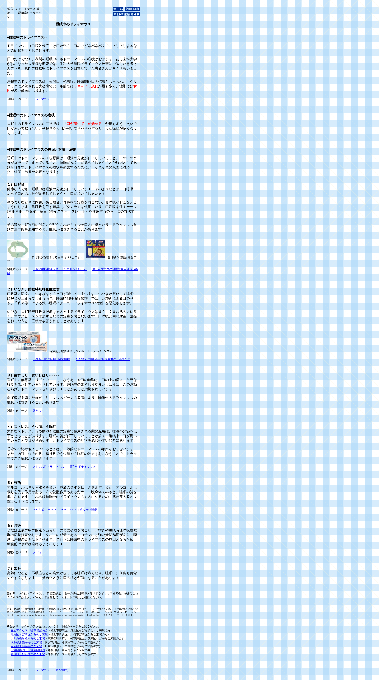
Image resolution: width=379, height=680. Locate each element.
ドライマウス (41, 99)
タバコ (37, 552)
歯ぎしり (38, 410)
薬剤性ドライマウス (82, 466)
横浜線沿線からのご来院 (26, 642)
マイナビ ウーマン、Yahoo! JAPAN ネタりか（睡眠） (66, 509)
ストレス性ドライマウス (48, 466)
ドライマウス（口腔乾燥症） (51, 670)
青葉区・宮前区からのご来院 (29, 634)
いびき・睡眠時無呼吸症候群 (51, 359)
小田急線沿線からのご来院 (28, 638)
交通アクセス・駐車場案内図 (29, 630)
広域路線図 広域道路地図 (28, 650)
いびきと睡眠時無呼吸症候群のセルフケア (103, 359)
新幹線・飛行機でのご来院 (28, 654)
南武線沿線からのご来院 (26, 646)
